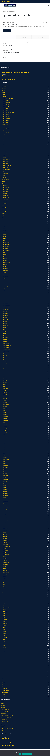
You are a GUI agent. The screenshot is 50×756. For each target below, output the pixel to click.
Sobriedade (5, 550)
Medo (4, 461)
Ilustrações (4, 226)
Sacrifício (5, 536)
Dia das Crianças (6, 159)
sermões (3, 684)
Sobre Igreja (5, 110)
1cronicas (4, 86)
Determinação (6, 351)
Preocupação (6, 507)
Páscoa (4, 177)
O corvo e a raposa (7, 45)
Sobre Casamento (6, 102)
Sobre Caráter (6, 100)
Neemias (3, 669)
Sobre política (6, 116)
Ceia (4, 94)
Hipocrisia (5, 414)
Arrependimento (6, 262)
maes (4, 171)
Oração (4, 485)
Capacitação (5, 286)
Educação (5, 365)
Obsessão (5, 481)
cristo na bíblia (5, 148)
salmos (4, 665)
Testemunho (5, 564)
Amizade (5, 238)
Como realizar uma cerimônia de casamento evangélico (16, 42)
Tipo (3, 686)
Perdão (4, 497)
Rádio (3, 678)
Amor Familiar (6, 248)
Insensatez (5, 436)
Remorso (5, 526)
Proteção (5, 511)
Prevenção (5, 509)
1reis (4, 603)
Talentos (4, 556)
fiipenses (5, 629)
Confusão (5, 317)
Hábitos (4, 412)
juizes (3, 596)
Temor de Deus (6, 560)
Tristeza (4, 576)
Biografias (3, 705)
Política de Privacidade (6, 717)
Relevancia (5, 524)
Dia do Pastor (6, 163)
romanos (5, 661)
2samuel (3, 90)
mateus (4, 653)
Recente (24, 37)
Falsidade (5, 392)
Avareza (4, 272)
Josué (3, 594)
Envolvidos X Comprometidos (10, 49)
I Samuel (3, 217)
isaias (4, 639)
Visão (4, 588)
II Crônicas (4, 219)
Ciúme (4, 299)
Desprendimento (6, 349)
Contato (2, 730)
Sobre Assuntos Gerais (8, 98)
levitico (4, 647)
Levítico (3, 599)
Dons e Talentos (6, 363)
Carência (5, 290)
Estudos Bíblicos (5, 211)
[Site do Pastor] (10, 5)
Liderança (5, 445)
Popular (8, 37)
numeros (4, 657)
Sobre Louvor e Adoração (8, 112)
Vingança (5, 586)
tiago (4, 668)
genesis (4, 633)
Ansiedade (5, 254)
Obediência (5, 479)
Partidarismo (5, 493)
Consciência (5, 319)
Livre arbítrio (5, 449)
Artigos (3, 92)
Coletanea (4, 146)
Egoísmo (5, 367)
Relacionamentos (6, 522)
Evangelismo (5, 388)
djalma (4, 130)
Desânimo (5, 339)
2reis (4, 613)
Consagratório (6, 187)
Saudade (5, 542)
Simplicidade (5, 544)
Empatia (4, 370)
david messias (6, 126)
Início (5, 11)
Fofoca (4, 400)
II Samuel (4, 223)
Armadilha (5, 260)
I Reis (3, 215)
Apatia (4, 256)
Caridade (5, 292)
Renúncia (5, 530)
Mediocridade (6, 459)
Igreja (4, 422)
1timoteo (5, 609)
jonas (4, 643)
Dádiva (4, 331)
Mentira (4, 463)
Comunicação (6, 307)
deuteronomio (6, 623)
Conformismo (6, 315)
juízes (4, 645)
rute (3, 663)
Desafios (4, 96)
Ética (4, 386)
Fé (3, 396)
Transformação (6, 572)
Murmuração (5, 475)
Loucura (4, 451)
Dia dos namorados (7, 165)
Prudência (5, 517)
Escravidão (5, 378)
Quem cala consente (10, 24)
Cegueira (5, 297)
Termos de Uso (4, 719)
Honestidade (5, 416)
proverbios (5, 659)
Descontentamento (7, 345)
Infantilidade (5, 430)
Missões (4, 469)
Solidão (4, 552)
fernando (5, 136)
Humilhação (5, 420)
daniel (4, 621)
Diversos (3, 181)
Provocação (5, 515)
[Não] (48, 753)
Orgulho (4, 487)
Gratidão (5, 408)
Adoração (5, 232)
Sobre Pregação (6, 118)
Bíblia (4, 274)
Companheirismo (6, 305)
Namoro (4, 477)
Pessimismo (5, 501)
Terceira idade (6, 562)
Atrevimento (5, 268)
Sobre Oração (6, 114)
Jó (2, 592)
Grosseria (5, 410)
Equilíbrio (5, 374)
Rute (3, 680)
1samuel (4, 605)
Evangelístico (5, 199)
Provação (5, 513)
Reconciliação (6, 520)
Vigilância (5, 584)
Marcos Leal (5, 140)
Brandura (5, 282)
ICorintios (5, 637)
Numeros (4, 671)
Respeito (5, 532)
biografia (5, 688)
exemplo (4, 390)
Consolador (5, 189)
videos (3, 696)
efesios (4, 625)
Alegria (4, 234)
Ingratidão (5, 432)
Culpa (4, 329)
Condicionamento (6, 309)
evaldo (4, 134)
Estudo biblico (6, 690)
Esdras (3, 205)
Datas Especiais (5, 151)
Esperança (5, 380)
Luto (4, 453)
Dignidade (5, 355)
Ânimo (4, 252)
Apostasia (5, 258)
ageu (4, 615)
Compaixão (5, 303)
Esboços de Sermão (5, 709)
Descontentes (6, 347)
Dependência (5, 337)
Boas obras (5, 276)
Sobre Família (6, 108)
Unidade (4, 578)
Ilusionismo (5, 424)
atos (4, 617)
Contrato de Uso (4, 721)
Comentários (40, 37)
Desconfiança (6, 343)
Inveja (4, 440)
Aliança (4, 236)
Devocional (5, 191)
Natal (4, 175)
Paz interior (5, 495)
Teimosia (5, 558)
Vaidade (3, 694)
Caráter (4, 288)
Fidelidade (5, 398)
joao (4, 641)
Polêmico (5, 203)
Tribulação (5, 574)
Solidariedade (6, 554)
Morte (4, 471)
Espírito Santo (5, 207)
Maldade (5, 455)
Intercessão (5, 438)
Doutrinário (5, 193)
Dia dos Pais (5, 167)
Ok (19, 754)
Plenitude (5, 503)
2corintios (4, 88)
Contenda (5, 321)
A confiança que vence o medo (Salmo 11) (19, 1)
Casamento (5, 295)
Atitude (4, 266)
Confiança (5, 311)
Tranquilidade (6, 570)
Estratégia (5, 382)
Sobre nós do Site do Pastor (7, 715)
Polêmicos (4, 676)
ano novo (5, 153)
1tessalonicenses (6, 607)
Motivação (5, 473)
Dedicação (5, 335)
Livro (3, 601)
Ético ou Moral (6, 197)
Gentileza (5, 406)
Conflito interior (6, 313)
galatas (4, 631)
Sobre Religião (6, 120)
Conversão (5, 323)
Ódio (4, 483)
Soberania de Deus (7, 546)
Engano (4, 372)
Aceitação (5, 228)
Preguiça (5, 505)
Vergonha (5, 580)
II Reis (3, 221)
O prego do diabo (7, 56)
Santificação (5, 540)
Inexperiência (5, 428)
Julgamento (5, 442)
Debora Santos (6, 128)
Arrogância (5, 264)
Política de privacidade (27, 754)
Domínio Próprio (6, 361)
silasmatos (5, 144)
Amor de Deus (6, 246)
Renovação (5, 528)
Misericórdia (5, 467)
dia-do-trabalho (6, 169)
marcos (4, 651)
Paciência (5, 491)
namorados (5, 173)
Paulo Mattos (4, 674)
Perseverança (6, 499)
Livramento (5, 447)
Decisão (4, 333)
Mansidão (5, 457)
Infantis (3, 590)
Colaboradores (5, 124)
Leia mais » (7, 30)
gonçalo (4, 138)
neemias (4, 655)
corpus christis (6, 157)
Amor (4, 240)
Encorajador (5, 195)
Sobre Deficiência (6, 104)
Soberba (4, 548)
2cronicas (5, 611)
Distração (5, 359)
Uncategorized (5, 692)
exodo (4, 627)
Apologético (5, 185)
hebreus (4, 635)
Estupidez (5, 384)
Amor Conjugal (6, 244)
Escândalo (5, 376)
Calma (4, 284)
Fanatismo (5, 394)
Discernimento (6, 357)
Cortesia (4, 327)
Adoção (4, 230)
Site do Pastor (6, 22)
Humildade (5, 418)
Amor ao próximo (6, 242)
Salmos (3, 682)
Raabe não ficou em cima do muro (11, 52)
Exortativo (5, 201)
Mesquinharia (5, 465)
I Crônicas (4, 213)
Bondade (5, 280)
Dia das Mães (6, 161)
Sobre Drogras (6, 106)
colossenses (5, 619)
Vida (4, 582)
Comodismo (5, 301)
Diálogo (4, 353)
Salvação (5, 538)
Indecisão (5, 426)
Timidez (4, 566)
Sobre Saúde (5, 122)
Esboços (3, 183)
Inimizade (5, 434)
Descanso (5, 341)
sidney (4, 142)
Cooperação (5, 325)
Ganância (5, 402)
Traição (4, 568)
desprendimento (5, 179)
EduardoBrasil (6, 132)
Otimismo (5, 489)
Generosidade (6, 404)
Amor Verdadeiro (6, 250)
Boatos (4, 278)
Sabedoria (5, 534)
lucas (4, 649)
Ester (3, 209)
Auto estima (5, 270)
